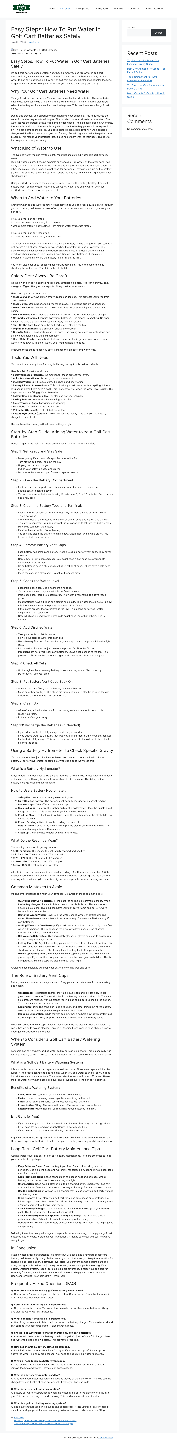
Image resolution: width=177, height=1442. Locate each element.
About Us (118, 8)
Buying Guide (82, 8)
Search (131, 27)
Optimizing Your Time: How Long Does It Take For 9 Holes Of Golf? (45, 1420)
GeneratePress (105, 1437)
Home (52, 8)
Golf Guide (65, 8)
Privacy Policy (101, 8)
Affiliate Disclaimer (154, 8)
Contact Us (133, 8)
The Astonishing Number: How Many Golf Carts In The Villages (43, 1423)
